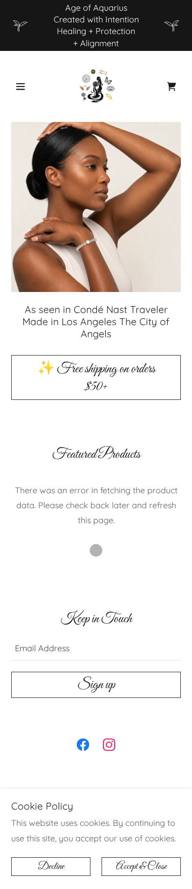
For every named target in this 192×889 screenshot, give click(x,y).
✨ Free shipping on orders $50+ (96, 378)
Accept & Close (141, 866)
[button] (24, 86)
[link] (96, 86)
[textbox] (96, 648)
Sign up (96, 685)
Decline (51, 866)
